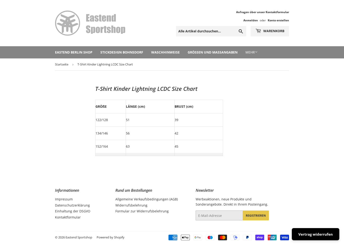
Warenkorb (273, 31)
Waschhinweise (165, 52)
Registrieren (256, 216)
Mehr (250, 52)
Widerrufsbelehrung (131, 205)
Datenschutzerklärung (72, 205)
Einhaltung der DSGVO (72, 211)
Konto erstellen (278, 20)
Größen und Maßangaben (213, 52)
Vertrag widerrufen (315, 234)
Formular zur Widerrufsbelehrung (142, 211)
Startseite (61, 64)
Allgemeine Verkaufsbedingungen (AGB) (146, 199)
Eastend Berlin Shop (73, 52)
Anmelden (250, 20)
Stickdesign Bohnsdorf (121, 52)
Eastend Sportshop (79, 237)
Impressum (64, 199)
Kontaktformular (68, 217)
